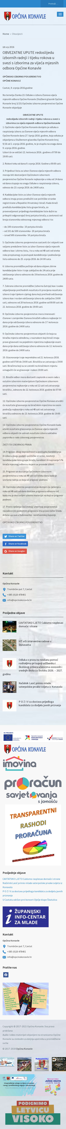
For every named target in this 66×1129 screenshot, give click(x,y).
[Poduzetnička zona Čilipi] (42, 1064)
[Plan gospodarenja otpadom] (37, 999)
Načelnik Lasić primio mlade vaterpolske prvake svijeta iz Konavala (40, 684)
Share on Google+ (16, 551)
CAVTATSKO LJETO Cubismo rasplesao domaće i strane (31, 878)
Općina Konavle (24, 1048)
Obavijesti (17, 33)
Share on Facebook (17, 543)
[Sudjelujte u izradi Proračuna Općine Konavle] (7, 1062)
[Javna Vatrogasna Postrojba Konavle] (24, 1064)
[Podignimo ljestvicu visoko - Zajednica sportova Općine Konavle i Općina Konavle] (33, 1112)
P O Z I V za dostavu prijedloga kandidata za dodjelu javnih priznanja (40, 703)
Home (6, 33)
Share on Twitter (16, 536)
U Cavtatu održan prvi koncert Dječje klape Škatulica (30, 899)
